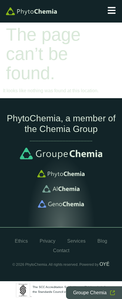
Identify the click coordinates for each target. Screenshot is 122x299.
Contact (61, 250)
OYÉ (104, 264)
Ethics (21, 241)
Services (76, 241)
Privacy (47, 241)
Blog (102, 241)
